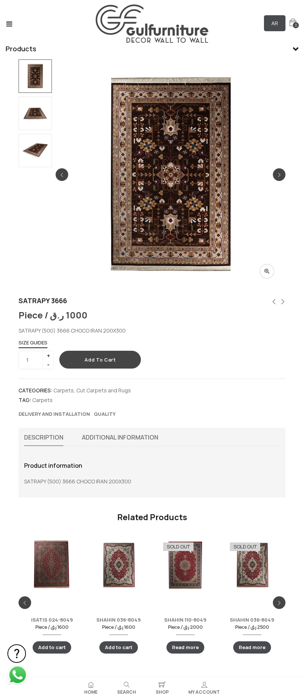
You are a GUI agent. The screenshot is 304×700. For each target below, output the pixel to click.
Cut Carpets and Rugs (103, 390)
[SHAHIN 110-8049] (185, 565)
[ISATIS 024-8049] (52, 565)
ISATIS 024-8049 (52, 619)
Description (43, 437)
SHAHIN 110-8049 (185, 619)
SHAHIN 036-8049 (118, 619)
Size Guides (33, 342)
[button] (293, 22)
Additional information (120, 437)
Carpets (63, 390)
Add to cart (100, 359)
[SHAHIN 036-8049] (118, 565)
